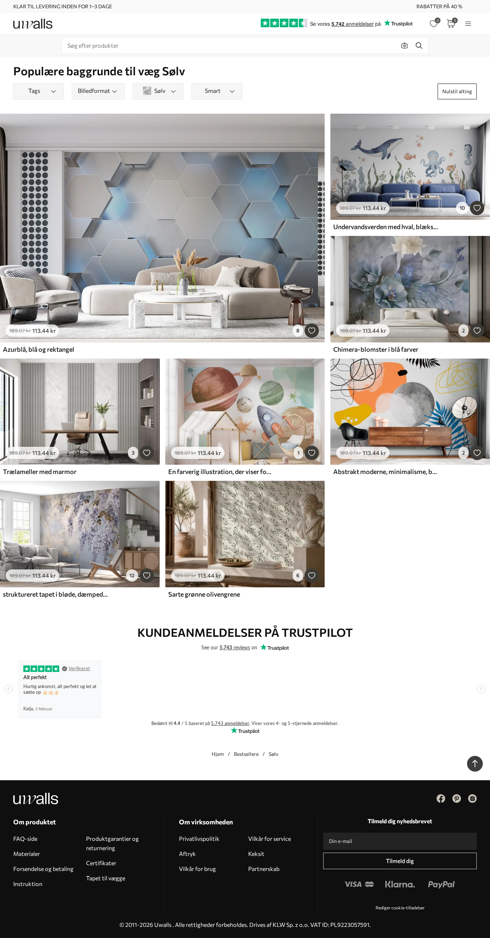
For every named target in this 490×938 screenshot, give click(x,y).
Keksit (256, 853)
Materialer (26, 853)
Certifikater (101, 862)
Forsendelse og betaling (43, 868)
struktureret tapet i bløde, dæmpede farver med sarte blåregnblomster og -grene (55, 594)
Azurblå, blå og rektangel (38, 349)
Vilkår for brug (197, 868)
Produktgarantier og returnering (112, 843)
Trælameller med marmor (39, 471)
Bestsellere (246, 754)
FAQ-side (25, 838)
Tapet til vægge (105, 878)
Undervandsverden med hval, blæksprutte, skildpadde (385, 227)
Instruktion (27, 883)
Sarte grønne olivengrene (204, 594)
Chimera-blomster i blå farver (375, 349)
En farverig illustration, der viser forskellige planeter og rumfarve (220, 471)
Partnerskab (263, 868)
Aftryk (187, 853)
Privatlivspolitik (199, 838)
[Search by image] (404, 45)
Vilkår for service (269, 838)
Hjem (218, 754)
